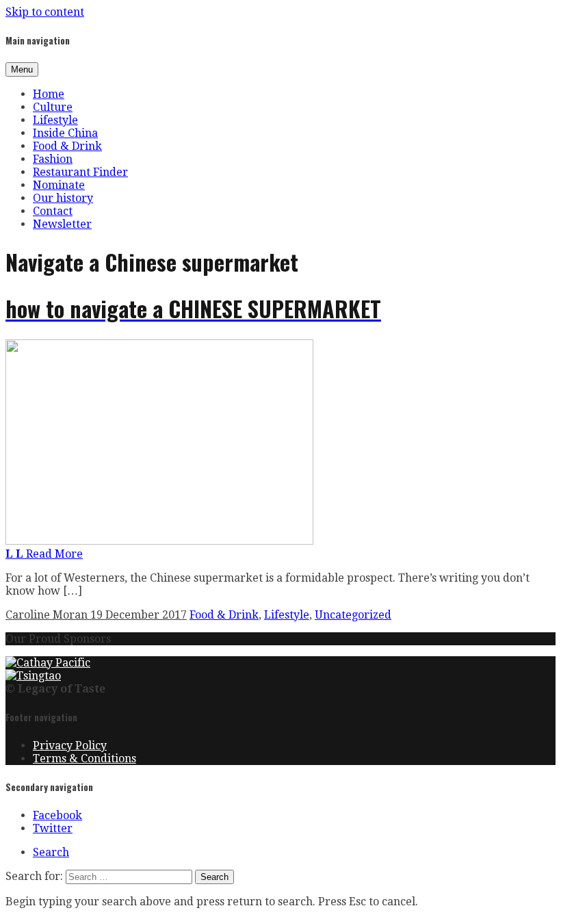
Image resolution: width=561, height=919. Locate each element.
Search (51, 852)
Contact (53, 211)
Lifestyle (55, 120)
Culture (53, 107)
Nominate (59, 185)
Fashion (53, 159)
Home (48, 94)
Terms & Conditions (84, 758)
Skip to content (44, 11)
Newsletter (62, 224)
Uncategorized (353, 614)
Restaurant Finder (80, 172)
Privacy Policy (70, 745)
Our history (63, 198)
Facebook (57, 815)
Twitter (53, 828)
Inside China (65, 133)
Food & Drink (67, 146)
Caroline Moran (47, 614)
